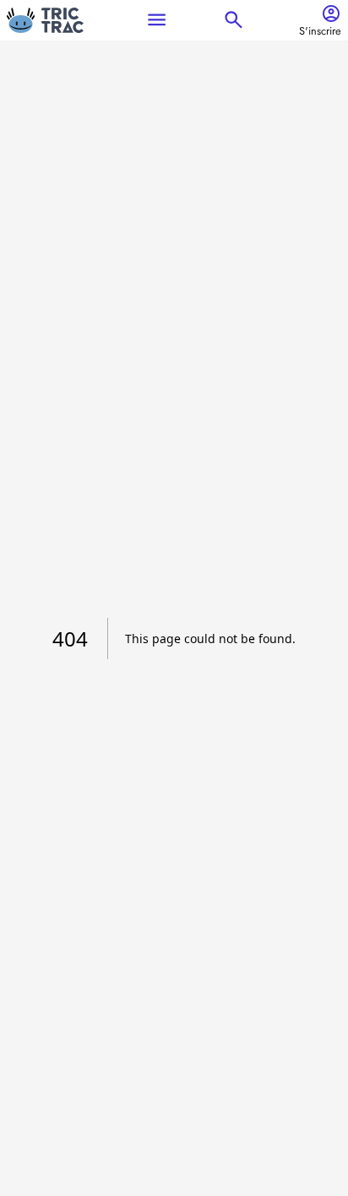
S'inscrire (320, 31)
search (233, 20)
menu (156, 20)
